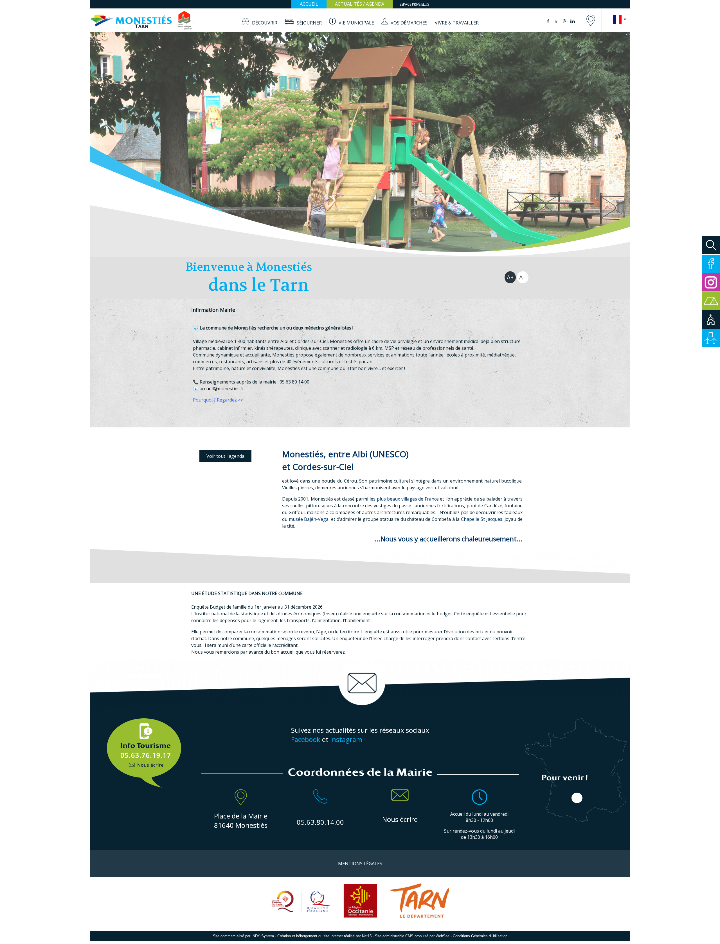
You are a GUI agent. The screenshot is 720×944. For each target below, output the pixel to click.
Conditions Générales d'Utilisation (480, 936)
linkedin (572, 21)
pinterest (564, 21)
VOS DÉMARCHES (409, 23)
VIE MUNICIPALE (356, 23)
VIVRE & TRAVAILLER (457, 23)
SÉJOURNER (309, 23)
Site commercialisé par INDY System (243, 936)
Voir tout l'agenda (225, 456)
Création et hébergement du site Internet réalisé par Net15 (324, 936)
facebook (548, 21)
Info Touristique (144, 750)
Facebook (305, 739)
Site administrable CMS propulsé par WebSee (412, 936)
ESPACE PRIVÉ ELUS (414, 4)
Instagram (346, 739)
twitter (556, 21)
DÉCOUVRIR (264, 23)
